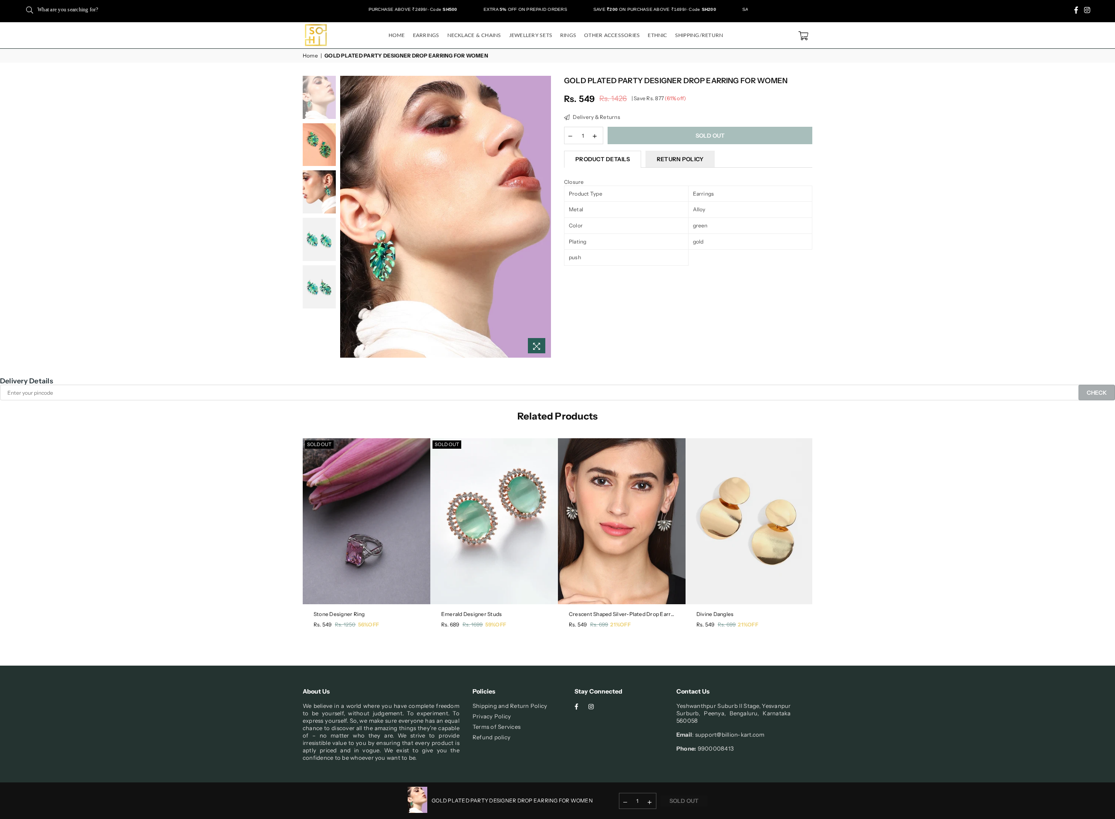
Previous (347, 216)
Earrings (426, 35)
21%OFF (620, 624)
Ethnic (657, 35)
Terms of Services (496, 726)
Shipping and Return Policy (510, 705)
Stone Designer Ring (339, 614)
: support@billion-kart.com (728, 734)
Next (543, 216)
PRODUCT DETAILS (602, 159)
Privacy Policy (492, 716)
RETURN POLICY (680, 159)
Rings (568, 35)
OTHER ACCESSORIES (612, 35)
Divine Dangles (714, 614)
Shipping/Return (699, 35)
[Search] (29, 10)
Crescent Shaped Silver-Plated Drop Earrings (622, 614)
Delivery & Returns (596, 117)
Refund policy (491, 737)
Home (397, 35)
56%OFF (368, 624)
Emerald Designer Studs (471, 614)
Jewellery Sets (530, 35)
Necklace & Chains (474, 35)
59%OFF (495, 624)
